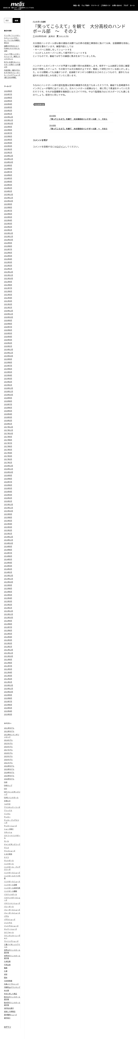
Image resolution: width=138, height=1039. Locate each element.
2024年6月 (8, 175)
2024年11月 (8, 159)
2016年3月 (8, 495)
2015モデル (8, 743)
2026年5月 (8, 101)
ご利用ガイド (106, 5)
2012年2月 (8, 643)
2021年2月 (8, 304)
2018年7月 (8, 404)
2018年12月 (8, 388)
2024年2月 (8, 188)
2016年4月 (8, 491)
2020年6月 (8, 330)
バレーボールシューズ (12, 909)
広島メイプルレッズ (11, 984)
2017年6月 (8, 446)
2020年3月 (8, 340)
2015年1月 (8, 533)
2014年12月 (8, 537)
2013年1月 (8, 608)
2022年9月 (8, 243)
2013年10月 (8, 582)
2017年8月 (8, 440)
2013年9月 (8, 585)
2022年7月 (8, 249)
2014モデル (8, 740)
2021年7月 (8, 288)
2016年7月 (8, 482)
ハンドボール (39, 104)
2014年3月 (8, 566)
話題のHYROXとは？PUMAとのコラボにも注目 (12, 48)
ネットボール (9, 860)
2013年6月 (8, 591)
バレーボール (9, 906)
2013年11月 (8, 578)
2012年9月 (8, 620)
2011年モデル (9, 728)
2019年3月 (8, 378)
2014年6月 (8, 556)
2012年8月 (8, 624)
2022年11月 (8, 236)
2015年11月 (8, 507)
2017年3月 (8, 456)
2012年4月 (8, 637)
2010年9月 (8, 695)
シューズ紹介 (9, 829)
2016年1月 (8, 501)
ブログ (125, 5)
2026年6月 (8, 97)
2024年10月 (8, 162)
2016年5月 (8, 488)
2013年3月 (8, 601)
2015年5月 (8, 520)
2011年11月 (8, 653)
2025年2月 (8, 149)
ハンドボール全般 (39, 21)
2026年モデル (9, 779)
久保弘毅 (7, 961)
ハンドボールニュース (12, 881)
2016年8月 (8, 478)
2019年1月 (8, 385)
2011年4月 (8, 672)
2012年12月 (8, 611)
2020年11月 (8, 314)
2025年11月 (8, 120)
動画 (5, 968)
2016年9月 (8, 475)
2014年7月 (8, 553)
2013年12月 (8, 575)
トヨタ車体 (8, 854)
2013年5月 (8, 595)
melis (52, 36)
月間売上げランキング (12, 987)
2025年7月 (8, 133)
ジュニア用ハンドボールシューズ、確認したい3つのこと (12, 56)
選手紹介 (7, 1018)
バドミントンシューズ (12, 903)
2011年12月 (8, 650)
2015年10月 (8, 511)
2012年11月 (8, 614)
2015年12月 (8, 504)
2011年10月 (8, 656)
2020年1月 (8, 346)
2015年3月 (8, 527)
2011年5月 (8, 669)
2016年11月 (8, 469)
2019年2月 (8, 382)
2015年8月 (8, 517)
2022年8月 (8, 246)
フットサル (8, 922)
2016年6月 (8, 485)
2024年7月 (8, 172)
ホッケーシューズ (10, 929)
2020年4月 (8, 336)
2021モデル (8, 763)
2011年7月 (8, 666)
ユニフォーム (9, 932)
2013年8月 (8, 588)
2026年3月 (8, 107)
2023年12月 (8, 194)
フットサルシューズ (11, 926)
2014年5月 (8, 559)
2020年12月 (8, 310)
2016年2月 (8, 498)
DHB (5, 782)
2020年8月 (8, 323)
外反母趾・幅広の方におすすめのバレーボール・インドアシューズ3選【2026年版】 (12, 73)
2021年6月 (8, 291)
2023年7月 (8, 210)
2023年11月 (8, 197)
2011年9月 (8, 659)
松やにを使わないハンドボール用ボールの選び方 (12, 64)
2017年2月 (8, 459)
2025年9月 (8, 126)
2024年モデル (9, 772)
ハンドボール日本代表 (12, 888)
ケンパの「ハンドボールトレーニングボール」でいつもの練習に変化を (12, 39)
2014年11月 (8, 540)
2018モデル (8, 753)
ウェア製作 (85, 5)
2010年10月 (8, 692)
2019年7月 (8, 365)
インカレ (7, 813)
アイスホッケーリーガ (12, 807)
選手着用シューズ (10, 1014)
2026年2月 (8, 110)
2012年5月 (8, 633)
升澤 (5, 971)
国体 (5, 977)
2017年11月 (8, 430)
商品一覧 (76, 5)
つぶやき (7, 804)
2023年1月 (8, 230)
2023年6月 (8, 214)
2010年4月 (8, 711)
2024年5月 (8, 178)
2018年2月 (8, 420)
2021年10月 (8, 278)
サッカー (7, 817)
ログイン (60, 146)
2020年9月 (8, 320)
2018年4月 (8, 414)
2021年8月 (8, 285)
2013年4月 (8, 598)
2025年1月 (8, 152)
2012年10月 (8, 617)
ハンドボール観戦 (10, 891)
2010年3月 (8, 714)
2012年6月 (8, 630)
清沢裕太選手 (9, 1008)
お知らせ (7, 800)
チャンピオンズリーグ (12, 844)
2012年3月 (8, 640)
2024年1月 (8, 191)
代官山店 (7, 964)
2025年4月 (8, 143)
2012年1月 (8, 646)
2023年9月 (8, 204)
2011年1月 (8, 682)
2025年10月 (8, 123)
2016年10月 (8, 472)
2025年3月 (8, 146)
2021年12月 (8, 272)
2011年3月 (8, 675)
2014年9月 (8, 546)
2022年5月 (8, 256)
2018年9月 (8, 398)
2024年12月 (8, 155)
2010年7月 (8, 701)
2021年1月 (8, 307)
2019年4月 (8, 375)
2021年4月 (8, 298)
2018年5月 (8, 411)
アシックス (8, 810)
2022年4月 (8, 259)
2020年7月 (8, 327)
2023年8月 (8, 207)
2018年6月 (8, 407)
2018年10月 (8, 394)
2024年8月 (8, 168)
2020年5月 (8, 333)
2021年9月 (8, 281)
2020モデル (8, 759)
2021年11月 (8, 275)
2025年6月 (8, 136)
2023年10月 (8, 201)
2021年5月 (8, 294)
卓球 (5, 974)
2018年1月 (8, 423)
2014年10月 (8, 543)
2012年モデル (9, 731)
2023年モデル (9, 769)
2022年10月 (8, 239)
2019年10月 (8, 356)
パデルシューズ (9, 919)
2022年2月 (8, 265)
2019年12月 (8, 349)
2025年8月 (8, 130)
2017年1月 (8, 462)
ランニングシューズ (11, 941)
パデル (6, 916)
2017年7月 (8, 443)
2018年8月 (8, 401)
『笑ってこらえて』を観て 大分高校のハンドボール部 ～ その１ (78, 117)
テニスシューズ (9, 851)
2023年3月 (8, 223)
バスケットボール (10, 894)
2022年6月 (8, 252)
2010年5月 (8, 708)
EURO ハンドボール (11, 797)
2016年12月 (8, 465)
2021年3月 (8, 301)
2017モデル (8, 750)
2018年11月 (8, 391)
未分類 (6, 990)
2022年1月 (8, 268)
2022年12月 (8, 233)
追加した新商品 (9, 1011)
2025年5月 (8, 139)
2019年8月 (8, 362)
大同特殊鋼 (8, 981)
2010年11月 (8, 688)
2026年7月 (8, 94)
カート (132, 5)
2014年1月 (8, 572)
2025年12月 (8, 117)
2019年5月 (8, 372)
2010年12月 (8, 685)
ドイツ (6, 857)
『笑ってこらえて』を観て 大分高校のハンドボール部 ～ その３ (78, 127)
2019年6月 (8, 369)
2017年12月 (8, 427)
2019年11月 (8, 352)
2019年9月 (8, 359)
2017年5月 (8, 449)
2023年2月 (8, 227)
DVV (5, 788)
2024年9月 (8, 165)
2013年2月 (8, 604)
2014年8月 (8, 549)
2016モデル (8, 746)
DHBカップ (8, 785)
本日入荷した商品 (10, 993)
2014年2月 (8, 569)
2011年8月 (8, 662)
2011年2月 (8, 679)
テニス (6, 847)
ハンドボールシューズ (12, 872)
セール (6, 841)
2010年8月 (8, 698)
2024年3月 (8, 185)
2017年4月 (8, 453)
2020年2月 (8, 343)
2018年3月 (8, 417)
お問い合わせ (117, 5)
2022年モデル (9, 766)
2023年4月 (8, 220)
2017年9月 (8, 436)
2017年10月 (8, 433)
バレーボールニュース (12, 913)
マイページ (95, 5)
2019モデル (8, 756)
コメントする (64, 36)
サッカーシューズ (10, 826)
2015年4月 (8, 524)
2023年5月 (8, 217)
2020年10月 (8, 317)
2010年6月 (8, 704)
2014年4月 (8, 562)
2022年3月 (8, 262)
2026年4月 (8, 104)
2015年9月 (8, 514)
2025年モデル (9, 775)
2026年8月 (8, 91)
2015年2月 (8, 530)
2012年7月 (8, 627)
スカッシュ (8, 832)
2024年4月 (8, 181)
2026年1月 (8, 113)
